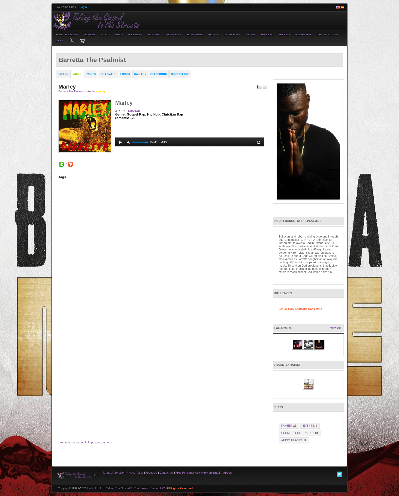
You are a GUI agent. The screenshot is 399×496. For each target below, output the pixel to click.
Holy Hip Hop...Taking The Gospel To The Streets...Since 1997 (126, 488)
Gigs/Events (173, 34)
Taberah (133, 111)
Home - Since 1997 (67, 34)
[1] (117, 121)
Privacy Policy (134, 472)
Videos (118, 34)
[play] (120, 142)
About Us (153, 34)
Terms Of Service (113, 472)
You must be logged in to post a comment (85, 442)
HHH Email (266, 34)
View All (335, 328)
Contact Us (166, 472)
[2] (119, 121)
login (59, 40)
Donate (250, 34)
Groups (213, 34)
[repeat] (259, 142)
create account (327, 34)
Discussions (232, 34)
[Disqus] (162, 248)
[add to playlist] (259, 86)
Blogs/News (195, 34)
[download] (265, 86)
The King (284, 34)
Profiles (89, 34)
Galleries (135, 34)
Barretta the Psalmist (71, 91)
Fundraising (303, 34)
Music (104, 34)
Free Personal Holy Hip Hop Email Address (203, 472)
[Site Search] (71, 41)
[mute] (128, 142)
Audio (91, 91)
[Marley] (85, 126)
